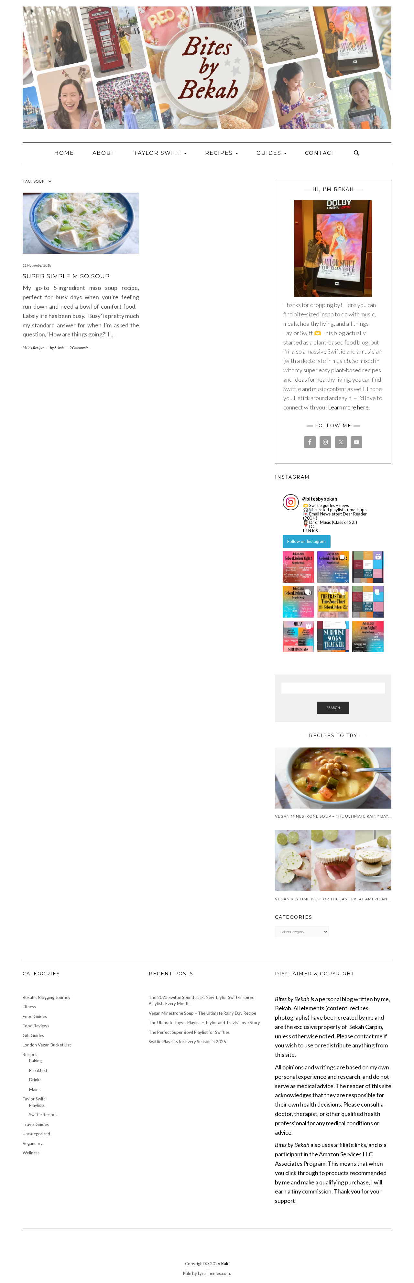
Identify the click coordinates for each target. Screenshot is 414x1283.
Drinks (35, 1079)
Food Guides (35, 1016)
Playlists (37, 1105)
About (104, 153)
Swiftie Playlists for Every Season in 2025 (187, 1041)
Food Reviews (36, 1025)
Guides (269, 153)
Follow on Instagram (306, 541)
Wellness (31, 1152)
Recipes (220, 153)
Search (333, 707)
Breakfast (38, 1070)
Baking (35, 1060)
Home (64, 153)
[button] (298, 567)
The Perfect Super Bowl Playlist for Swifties (189, 1032)
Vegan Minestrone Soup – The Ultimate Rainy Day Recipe (202, 1013)
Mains (27, 347)
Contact (320, 153)
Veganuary (33, 1143)
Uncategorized (36, 1133)
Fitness (29, 1006)
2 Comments (79, 347)
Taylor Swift (158, 153)
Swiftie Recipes (43, 1114)
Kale (225, 1263)
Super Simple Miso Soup (66, 276)
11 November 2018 (37, 265)
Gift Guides (33, 1035)
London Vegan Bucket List (47, 1044)
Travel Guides (36, 1124)
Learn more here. (349, 407)
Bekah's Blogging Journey (47, 997)
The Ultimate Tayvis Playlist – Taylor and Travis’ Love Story (204, 1022)
